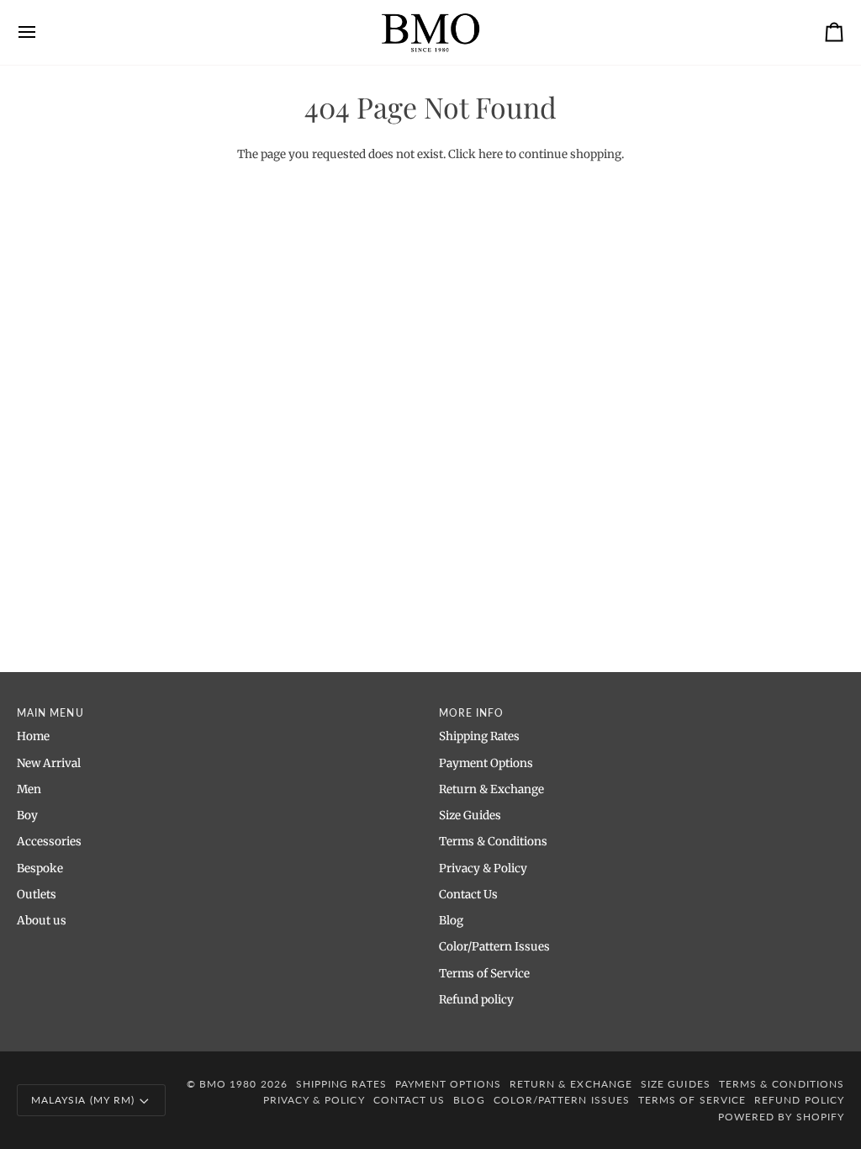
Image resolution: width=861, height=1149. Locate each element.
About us (41, 920)
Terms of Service (484, 973)
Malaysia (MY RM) (83, 1099)
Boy (27, 815)
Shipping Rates (479, 736)
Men (29, 789)
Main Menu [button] (50, 713)
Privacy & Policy (483, 868)
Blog (451, 920)
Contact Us (468, 894)
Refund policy (476, 1000)
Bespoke (40, 868)
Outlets (36, 894)
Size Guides (470, 815)
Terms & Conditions (493, 841)
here (490, 154)
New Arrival (49, 763)
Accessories (49, 841)
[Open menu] (42, 32)
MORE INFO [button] (471, 713)
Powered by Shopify (781, 1116)
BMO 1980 (228, 1084)
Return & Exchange (491, 789)
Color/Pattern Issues (494, 947)
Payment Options (486, 763)
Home (33, 736)
